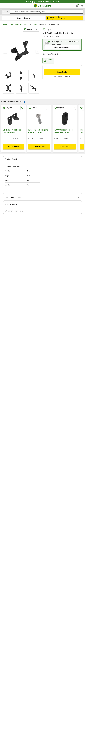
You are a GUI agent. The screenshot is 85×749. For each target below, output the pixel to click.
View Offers (55, 2)
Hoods (34, 24)
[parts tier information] (44, 54)
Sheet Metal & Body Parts (19, 24)
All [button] (3, 11)
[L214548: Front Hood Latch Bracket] (13, 119)
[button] (23, 18)
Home (5, 24)
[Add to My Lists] (22, 108)
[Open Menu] (3, 6)
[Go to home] (42, 5)
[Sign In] (82, 6)
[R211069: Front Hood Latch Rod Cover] (64, 119)
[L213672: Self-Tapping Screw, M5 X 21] (39, 119)
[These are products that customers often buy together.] (23, 102)
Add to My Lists (32, 29)
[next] (37, 51)
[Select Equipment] (47, 43)
